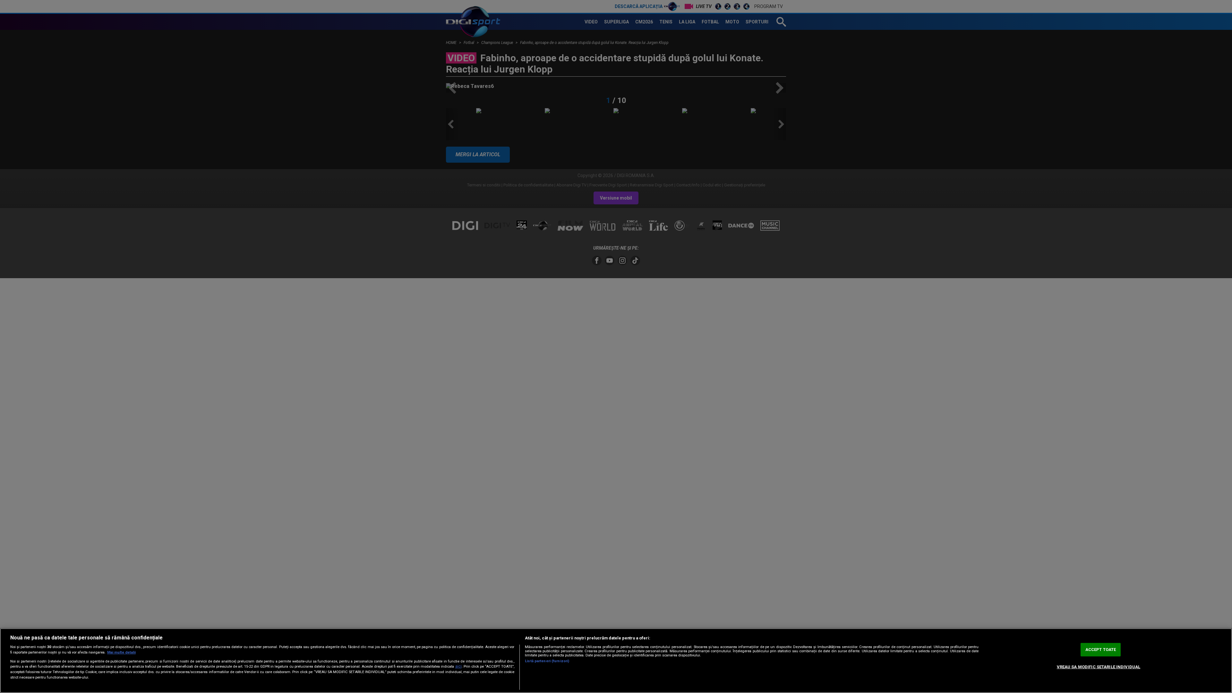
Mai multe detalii (121, 652)
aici (458, 666)
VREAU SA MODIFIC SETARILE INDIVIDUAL (1099, 666)
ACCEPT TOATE (1100, 649)
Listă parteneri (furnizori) (547, 661)
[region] (616, 660)
